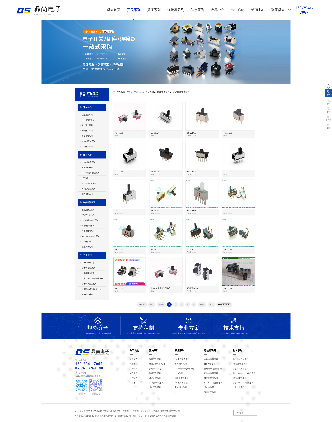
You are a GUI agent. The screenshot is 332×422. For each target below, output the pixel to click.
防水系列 (197, 10)
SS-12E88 (227, 249)
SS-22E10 (227, 133)
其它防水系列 (87, 294)
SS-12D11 (227, 288)
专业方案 (188, 326)
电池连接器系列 (88, 210)
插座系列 (154, 10)
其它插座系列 (87, 194)
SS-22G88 (119, 172)
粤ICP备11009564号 (170, 411)
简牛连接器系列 (88, 226)
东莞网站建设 (171, 416)
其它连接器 (86, 242)
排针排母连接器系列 (90, 220)
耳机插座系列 (87, 167)
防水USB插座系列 (89, 284)
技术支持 (234, 326)
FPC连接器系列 (88, 215)
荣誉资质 (133, 373)
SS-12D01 (155, 211)
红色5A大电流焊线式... (161, 288)
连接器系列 (175, 10)
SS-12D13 (119, 249)
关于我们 (134, 350)
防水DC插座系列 (88, 268)
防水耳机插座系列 (89, 273)
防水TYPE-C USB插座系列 (92, 278)
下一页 (202, 305)
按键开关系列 (87, 131)
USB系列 (85, 178)
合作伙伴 (133, 378)
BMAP (125, 411)
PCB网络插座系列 (89, 183)
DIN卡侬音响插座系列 (90, 173)
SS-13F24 (155, 133)
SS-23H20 (227, 172)
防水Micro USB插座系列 (91, 289)
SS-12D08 (119, 133)
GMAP (135, 411)
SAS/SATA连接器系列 (90, 236)
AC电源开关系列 (88, 141)
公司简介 (133, 359)
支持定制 (143, 326)
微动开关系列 (87, 136)
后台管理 (154, 411)
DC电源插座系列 (88, 162)
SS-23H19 (191, 172)
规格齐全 (98, 326)
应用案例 (133, 383)
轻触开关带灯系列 (89, 120)
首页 (128, 92)
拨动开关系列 (87, 125)
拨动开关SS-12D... (195, 288)
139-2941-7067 (304, 10)
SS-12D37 (155, 249)
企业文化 (133, 364)
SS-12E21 (191, 249)
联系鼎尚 (278, 10)
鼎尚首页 (113, 10)
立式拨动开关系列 (181, 92)
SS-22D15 (191, 133)
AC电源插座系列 (88, 189)
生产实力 (133, 369)
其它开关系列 (87, 147)
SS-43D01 (119, 211)
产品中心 (217, 10)
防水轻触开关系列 (89, 263)
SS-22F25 (155, 172)
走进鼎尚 (238, 10)
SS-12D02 (191, 211)
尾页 (211, 305)
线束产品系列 (87, 247)
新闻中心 (258, 10)
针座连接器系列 (88, 231)
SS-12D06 (119, 288)
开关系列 (134, 10)
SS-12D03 (227, 211)
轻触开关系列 (87, 115)
